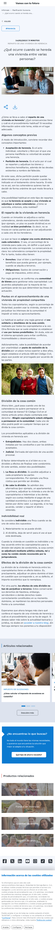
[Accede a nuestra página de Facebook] (5, 860)
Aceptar (6, 927)
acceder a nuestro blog (36, 622)
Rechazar (28, 927)
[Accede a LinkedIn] (20, 860)
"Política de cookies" (44, 920)
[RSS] (50, 860)
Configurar (6, 917)
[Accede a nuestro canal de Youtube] (27, 860)
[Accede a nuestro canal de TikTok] (43, 860)
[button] (23, 706)
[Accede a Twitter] (12, 860)
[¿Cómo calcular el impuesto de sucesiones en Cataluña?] (26, 669)
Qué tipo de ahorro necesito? (29, 754)
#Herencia (10, 28)
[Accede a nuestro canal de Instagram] (35, 860)
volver (7, 21)
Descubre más (27, 712)
